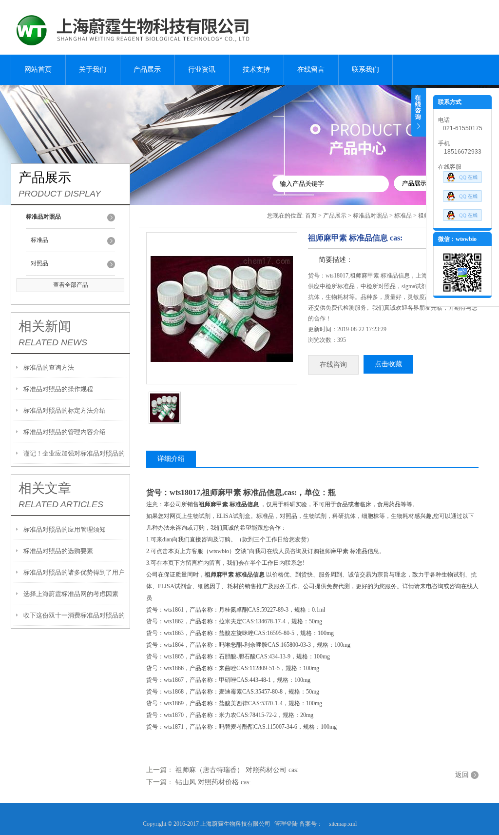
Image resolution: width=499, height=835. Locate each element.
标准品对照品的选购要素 (58, 551)
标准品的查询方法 (48, 367)
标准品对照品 (370, 215)
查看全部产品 (70, 284)
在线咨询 (333, 364)
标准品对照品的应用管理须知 (64, 529)
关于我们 (92, 69)
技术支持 (256, 69)
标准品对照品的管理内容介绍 (64, 432)
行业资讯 (201, 69)
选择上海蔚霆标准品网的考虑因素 (70, 593)
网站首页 (38, 69)
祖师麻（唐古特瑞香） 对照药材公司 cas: (237, 770)
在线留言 (311, 69)
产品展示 (147, 69)
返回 (462, 774)
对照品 (39, 263)
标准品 (39, 240)
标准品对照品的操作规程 (58, 389)
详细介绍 (171, 458)
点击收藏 (388, 364)
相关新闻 (45, 326)
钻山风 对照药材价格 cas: (213, 782)
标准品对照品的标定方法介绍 (64, 410)
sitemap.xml (343, 823)
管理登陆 (286, 823)
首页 (311, 215)
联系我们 (365, 69)
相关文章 (45, 488)
